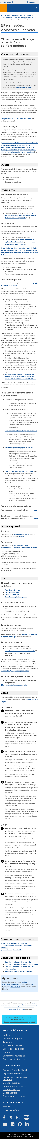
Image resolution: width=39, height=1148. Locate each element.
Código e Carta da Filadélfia (16, 1070)
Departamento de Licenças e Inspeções (16, 119)
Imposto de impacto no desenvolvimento (20, 651)
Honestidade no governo (14, 1086)
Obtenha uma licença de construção (18, 962)
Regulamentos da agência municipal (15, 1078)
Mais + (35, 510)
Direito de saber (25, 1134)
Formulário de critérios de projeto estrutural (21, 431)
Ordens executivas (11, 1082)
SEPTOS (6, 1107)
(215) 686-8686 (15, 987)
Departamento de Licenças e (16, 1009)
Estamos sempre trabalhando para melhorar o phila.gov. (19, 1020)
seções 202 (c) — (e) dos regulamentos (15, 671)
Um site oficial (6, 2)
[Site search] (36, 8)
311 (33, 984)
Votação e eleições (11, 1089)
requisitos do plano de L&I (12, 950)
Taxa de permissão (12, 592)
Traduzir (33, 2)
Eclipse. (22, 537)
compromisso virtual (21, 534)
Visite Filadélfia (10, 1110)
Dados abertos (10, 1092)
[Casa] (1, 15)
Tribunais (7, 1042)
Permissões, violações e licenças (21, 15)
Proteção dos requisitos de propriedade (19, 471)
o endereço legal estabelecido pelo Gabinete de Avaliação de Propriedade (20, 215)
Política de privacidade (14, 1136)
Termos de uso (13, 1134)
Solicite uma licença (7, 17)
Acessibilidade (28, 1136)
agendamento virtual (23, 87)
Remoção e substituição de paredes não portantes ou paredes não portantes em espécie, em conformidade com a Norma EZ (20, 376)
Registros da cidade (12, 1073)
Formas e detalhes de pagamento (14, 685)
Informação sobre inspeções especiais (18, 971)
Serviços (7, 15)
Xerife (5, 1052)
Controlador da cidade (13, 1048)
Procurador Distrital (12, 1045)
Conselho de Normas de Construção (23, 1007)
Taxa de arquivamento (13, 590)
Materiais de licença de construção (15, 943)
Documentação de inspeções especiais (19, 448)
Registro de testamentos (14, 1059)
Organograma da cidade (14, 1096)
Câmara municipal (11, 1038)
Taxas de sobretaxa (12, 595)
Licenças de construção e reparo (24, 17)
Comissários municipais (14, 1055)
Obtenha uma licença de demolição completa (21, 964)
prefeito (7, 1035)
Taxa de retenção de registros (16, 597)
